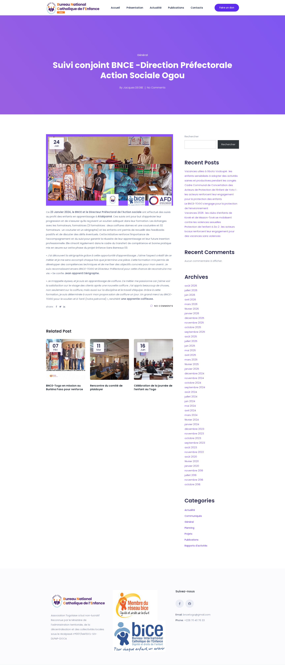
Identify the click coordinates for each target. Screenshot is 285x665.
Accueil (115, 7)
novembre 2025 (194, 322)
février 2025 (192, 364)
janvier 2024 (192, 424)
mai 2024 (190, 406)
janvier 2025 (192, 369)
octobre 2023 (193, 438)
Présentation (135, 7)
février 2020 (192, 461)
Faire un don (226, 7)
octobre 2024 (193, 382)
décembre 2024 (194, 373)
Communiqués (193, 516)
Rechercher (192, 136)
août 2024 (191, 392)
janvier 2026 (192, 313)
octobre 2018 (192, 484)
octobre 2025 (193, 327)
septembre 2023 (195, 442)
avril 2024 (190, 410)
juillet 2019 (190, 475)
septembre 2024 (195, 387)
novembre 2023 (194, 433)
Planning (189, 527)
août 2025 (191, 336)
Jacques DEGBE (133, 87)
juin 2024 (190, 401)
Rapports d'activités (196, 545)
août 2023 (191, 447)
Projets (188, 533)
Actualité (155, 7)
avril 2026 (190, 299)
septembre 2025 (195, 332)
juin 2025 (190, 345)
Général (142, 55)
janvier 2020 (192, 466)
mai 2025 (190, 350)
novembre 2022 (194, 452)
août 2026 (191, 285)
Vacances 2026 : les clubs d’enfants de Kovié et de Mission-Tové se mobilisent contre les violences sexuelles (208, 217)
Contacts (197, 7)
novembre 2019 (194, 470)
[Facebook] (189, 603)
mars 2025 (191, 359)
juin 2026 (190, 295)
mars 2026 (191, 304)
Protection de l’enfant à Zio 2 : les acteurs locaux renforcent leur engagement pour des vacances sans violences (210, 231)
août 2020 (191, 456)
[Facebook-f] (179, 603)
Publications (176, 7)
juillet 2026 (191, 290)
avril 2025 (190, 355)
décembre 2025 (194, 318)
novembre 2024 (194, 378)
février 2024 (192, 419)
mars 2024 (191, 415)
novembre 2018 (194, 479)
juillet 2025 (191, 341)
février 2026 (192, 308)
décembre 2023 (194, 429)
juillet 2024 (191, 396)
